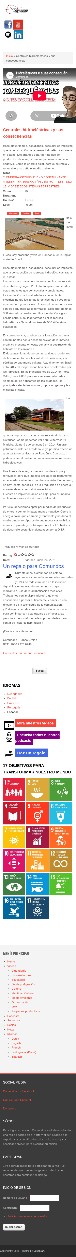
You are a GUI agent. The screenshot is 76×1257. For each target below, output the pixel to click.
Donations (9, 1108)
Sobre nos (13, 1020)
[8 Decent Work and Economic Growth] (37, 847)
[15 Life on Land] (60, 894)
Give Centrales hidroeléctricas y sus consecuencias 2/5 (22, 554)
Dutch (15, 1038)
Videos (11, 966)
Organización (20, 1002)
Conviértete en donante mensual (24, 653)
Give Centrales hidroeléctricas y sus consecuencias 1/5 (19, 554)
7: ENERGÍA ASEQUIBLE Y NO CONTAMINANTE (34, 177)
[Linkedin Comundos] (18, 38)
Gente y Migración (23, 984)
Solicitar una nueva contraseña (27, 1216)
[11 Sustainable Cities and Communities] (37, 870)
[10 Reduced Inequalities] (14, 870)
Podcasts (13, 1016)
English (12, 698)
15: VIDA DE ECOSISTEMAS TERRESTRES (31, 186)
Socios (11, 1024)
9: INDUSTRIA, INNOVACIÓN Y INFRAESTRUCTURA (37, 182)
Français (12, 703)
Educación (18, 979)
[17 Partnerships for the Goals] (37, 918)
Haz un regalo (31, 753)
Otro (14, 1006)
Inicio (9, 55)
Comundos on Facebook (19, 1091)
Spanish (17, 1056)
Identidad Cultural (23, 993)
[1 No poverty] (14, 799)
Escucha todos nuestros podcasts (37, 738)
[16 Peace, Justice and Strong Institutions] (14, 918)
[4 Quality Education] (14, 823)
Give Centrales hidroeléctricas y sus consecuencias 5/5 (33, 554)
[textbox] (18, 671)
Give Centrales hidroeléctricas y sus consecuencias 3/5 (26, 554)
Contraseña (11, 1207)
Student (26, 214)
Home (11, 961)
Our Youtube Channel (17, 1100)
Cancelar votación (15, 554)
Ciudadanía (13, 214)
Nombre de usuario (16, 1197)
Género (16, 988)
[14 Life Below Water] (37, 894)
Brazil (37, 214)
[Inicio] (16, 13)
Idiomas (12, 1034)
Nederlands (14, 693)
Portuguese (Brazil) (24, 1052)
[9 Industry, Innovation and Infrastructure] (60, 847)
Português (13, 707)
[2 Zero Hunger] (37, 799)
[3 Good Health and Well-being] (60, 799)
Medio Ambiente (22, 997)
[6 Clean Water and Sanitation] (60, 823)
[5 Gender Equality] (37, 823)
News (10, 1029)
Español (12, 712)
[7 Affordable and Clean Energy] (14, 847)
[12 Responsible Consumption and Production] (60, 870)
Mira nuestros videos (35, 723)
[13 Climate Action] (14, 894)
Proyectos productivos (26, 1011)
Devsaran (38, 1251)
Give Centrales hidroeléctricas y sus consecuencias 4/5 (29, 554)
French (16, 1047)
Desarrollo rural (21, 975)
